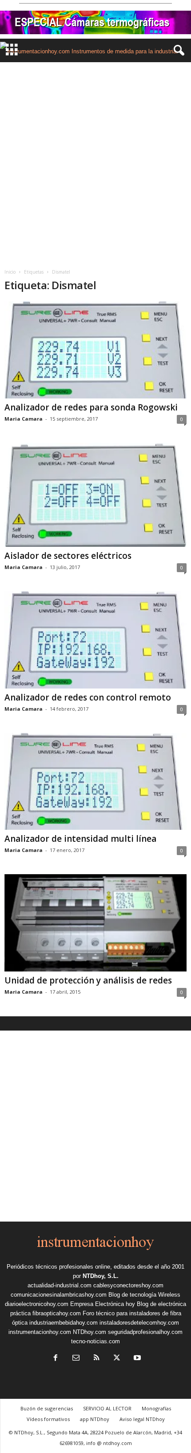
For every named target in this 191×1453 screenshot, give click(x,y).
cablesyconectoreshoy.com (128, 1285)
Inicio (10, 272)
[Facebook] (55, 1358)
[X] (117, 1358)
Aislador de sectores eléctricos (67, 555)
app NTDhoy (94, 1419)
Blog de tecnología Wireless (144, 1294)
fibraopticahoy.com (56, 1313)
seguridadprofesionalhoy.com (145, 1332)
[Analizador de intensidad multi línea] (95, 781)
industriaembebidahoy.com (63, 1322)
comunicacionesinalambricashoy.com (59, 1294)
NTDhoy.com (89, 1332)
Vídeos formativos (48, 1419)
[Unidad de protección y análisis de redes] (95, 922)
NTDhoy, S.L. (101, 1276)
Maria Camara (23, 418)
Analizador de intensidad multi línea (80, 838)
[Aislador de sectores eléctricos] (95, 495)
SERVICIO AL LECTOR (107, 1408)
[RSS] (96, 1358)
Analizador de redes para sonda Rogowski (91, 407)
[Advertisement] (95, 162)
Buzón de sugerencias (46, 1408)
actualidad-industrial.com (60, 1285)
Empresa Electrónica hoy (102, 1304)
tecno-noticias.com (95, 1341)
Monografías (156, 1408)
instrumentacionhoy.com (39, 1332)
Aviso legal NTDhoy (142, 1419)
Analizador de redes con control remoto (87, 697)
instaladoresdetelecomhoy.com (139, 1322)
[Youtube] (136, 1358)
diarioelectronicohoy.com (36, 1304)
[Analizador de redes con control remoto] (95, 640)
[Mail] (76, 1358)
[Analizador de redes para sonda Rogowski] (95, 349)
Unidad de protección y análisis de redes (88, 980)
